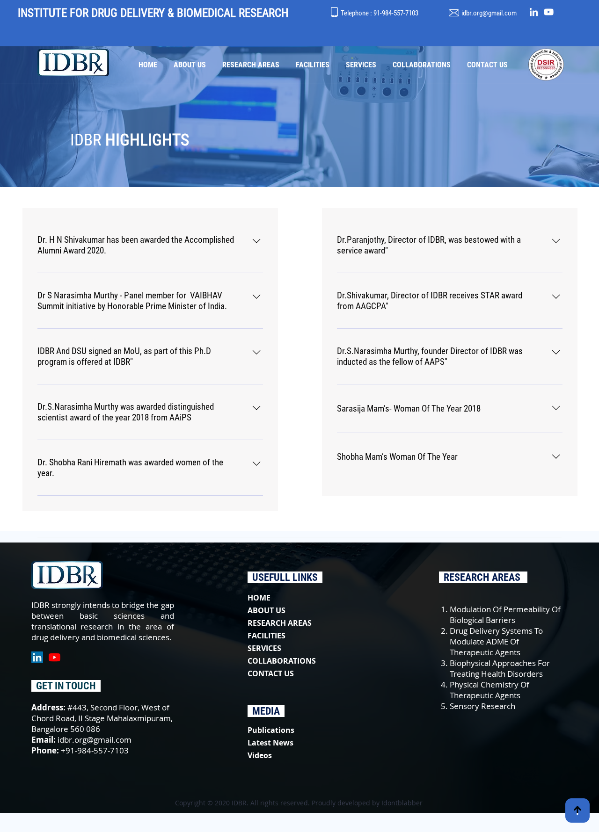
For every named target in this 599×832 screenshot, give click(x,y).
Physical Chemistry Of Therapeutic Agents (489, 690)
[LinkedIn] (534, 12)
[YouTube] (549, 12)
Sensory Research (482, 706)
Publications (271, 730)
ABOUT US (266, 610)
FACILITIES (266, 635)
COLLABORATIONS (282, 661)
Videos (260, 755)
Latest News (270, 743)
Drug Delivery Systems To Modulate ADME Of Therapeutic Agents (496, 641)
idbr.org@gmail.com (489, 13)
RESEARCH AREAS (280, 623)
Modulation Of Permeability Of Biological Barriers (505, 614)
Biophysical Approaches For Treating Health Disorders (500, 668)
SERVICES (264, 648)
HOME (259, 598)
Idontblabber (402, 802)
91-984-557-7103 (395, 13)
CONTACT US (271, 673)
